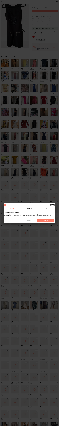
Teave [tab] (47, 208)
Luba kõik (46, 220)
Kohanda (28, 220)
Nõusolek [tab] (12, 208)
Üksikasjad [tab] (29, 208)
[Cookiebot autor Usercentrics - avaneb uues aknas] (49, 205)
